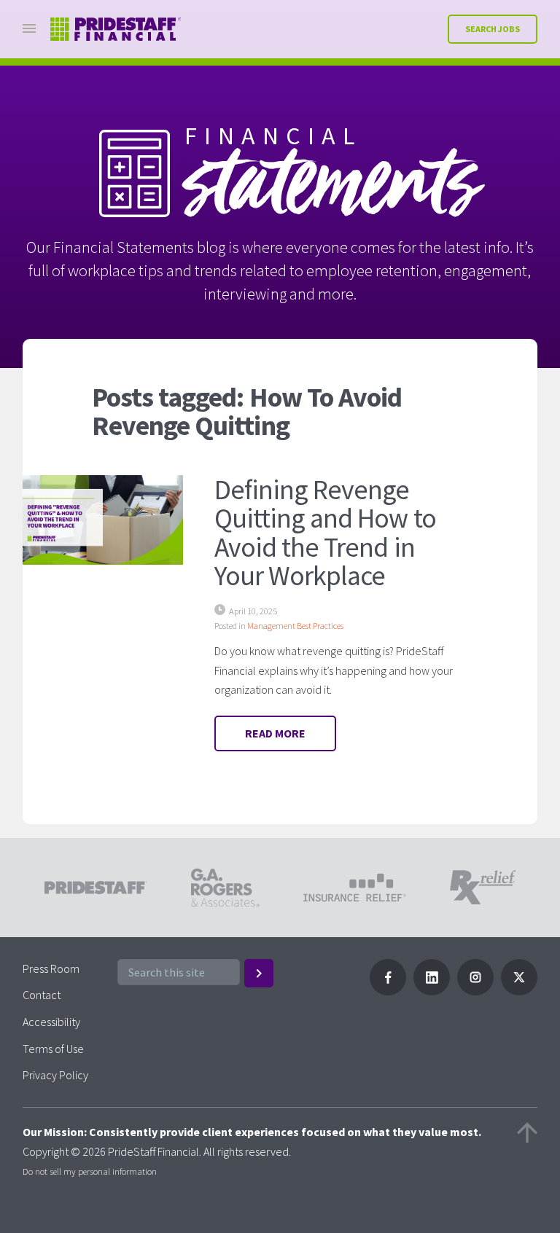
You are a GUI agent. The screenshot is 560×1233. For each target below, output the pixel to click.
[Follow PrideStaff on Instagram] (475, 991)
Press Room (51, 968)
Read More (275, 733)
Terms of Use (53, 1048)
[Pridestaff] (116, 29)
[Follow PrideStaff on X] (519, 991)
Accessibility (51, 1021)
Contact (42, 994)
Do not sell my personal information (90, 1171)
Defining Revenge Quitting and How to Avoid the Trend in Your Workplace (325, 532)
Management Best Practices (295, 625)
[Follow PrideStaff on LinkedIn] (431, 991)
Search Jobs (492, 28)
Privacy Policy (55, 1075)
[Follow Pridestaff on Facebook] (388, 991)
